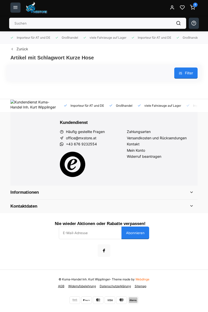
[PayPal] (86, 300)
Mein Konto (136, 150)
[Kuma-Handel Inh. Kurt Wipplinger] (36, 7)
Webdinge (142, 279)
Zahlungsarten (139, 131)
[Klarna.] (133, 300)
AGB (61, 286)
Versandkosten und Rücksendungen (157, 138)
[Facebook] (104, 250)
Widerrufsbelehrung (82, 286)
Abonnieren (135, 233)
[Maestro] (121, 300)
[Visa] (110, 300)
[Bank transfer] (75, 300)
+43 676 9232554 (81, 144)
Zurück (22, 49)
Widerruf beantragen (144, 156)
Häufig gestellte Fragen (85, 131)
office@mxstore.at (81, 138)
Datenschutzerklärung (115, 286)
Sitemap (140, 286)
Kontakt (133, 144)
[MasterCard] (98, 300)
